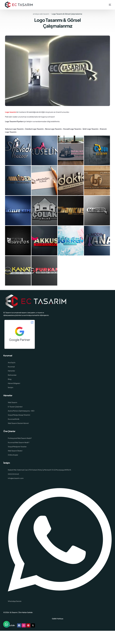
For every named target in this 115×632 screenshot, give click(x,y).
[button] (18, 150)
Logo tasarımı (10, 112)
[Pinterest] (28, 625)
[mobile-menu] (107, 4)
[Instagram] (24, 625)
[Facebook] (19, 625)
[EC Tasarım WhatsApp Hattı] (6, 624)
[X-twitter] (33, 625)
